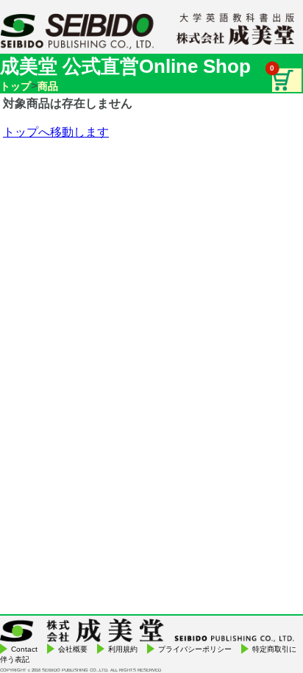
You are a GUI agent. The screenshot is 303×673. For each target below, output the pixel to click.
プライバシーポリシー (195, 649)
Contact (24, 649)
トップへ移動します (56, 132)
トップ (15, 86)
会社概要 (73, 649)
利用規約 (123, 649)
